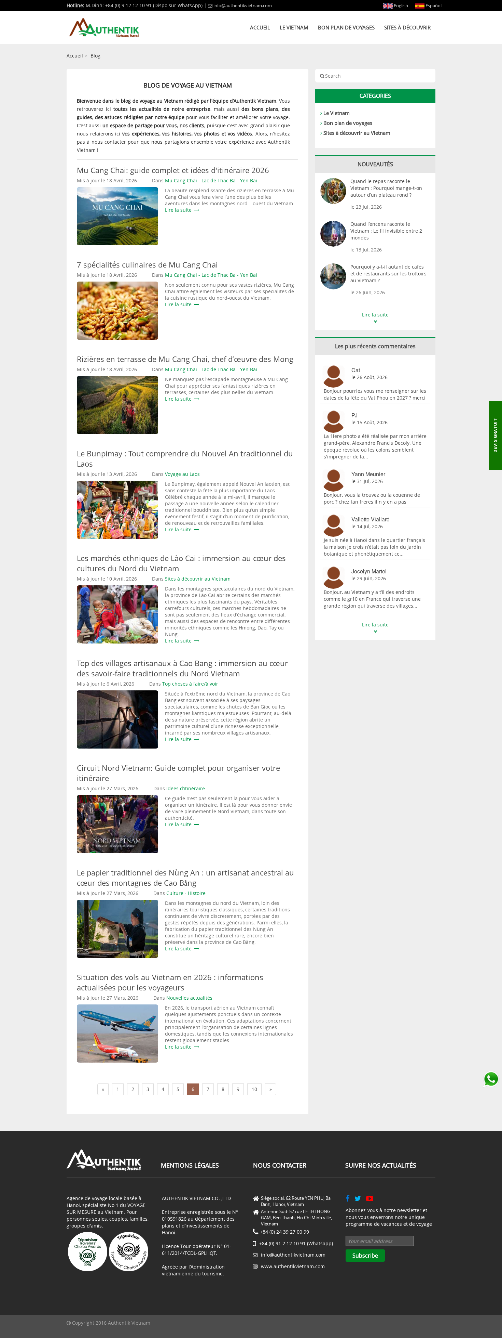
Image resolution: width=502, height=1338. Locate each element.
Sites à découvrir (407, 27)
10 (254, 1089)
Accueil (260, 27)
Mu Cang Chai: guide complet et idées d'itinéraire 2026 (173, 170)
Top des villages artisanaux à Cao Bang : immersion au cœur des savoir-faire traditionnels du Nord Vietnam (182, 668)
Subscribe (365, 1255)
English (400, 5)
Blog (95, 55)
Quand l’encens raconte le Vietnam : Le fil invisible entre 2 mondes (386, 231)
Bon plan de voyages (346, 27)
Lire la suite (179, 210)
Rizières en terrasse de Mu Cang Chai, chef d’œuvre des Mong (185, 359)
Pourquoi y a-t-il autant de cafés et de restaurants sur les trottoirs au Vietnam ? (388, 273)
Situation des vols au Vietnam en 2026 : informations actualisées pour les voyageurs (170, 982)
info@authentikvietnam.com (242, 5)
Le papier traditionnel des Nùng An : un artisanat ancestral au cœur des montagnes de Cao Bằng (185, 877)
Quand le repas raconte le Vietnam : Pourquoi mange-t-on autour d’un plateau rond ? (386, 188)
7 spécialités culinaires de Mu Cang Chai (147, 264)
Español (433, 5)
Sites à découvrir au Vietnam (356, 132)
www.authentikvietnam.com (293, 1266)
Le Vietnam (294, 27)
